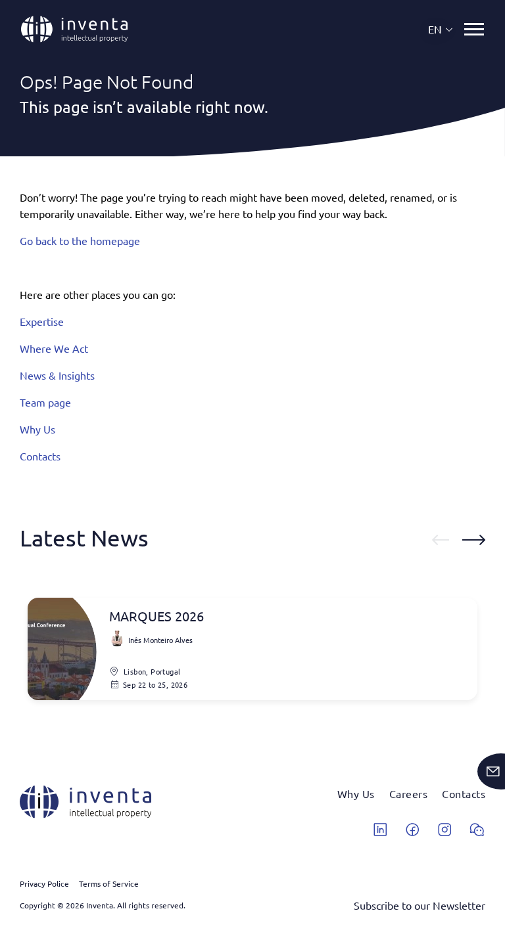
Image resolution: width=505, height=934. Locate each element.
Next (473, 540)
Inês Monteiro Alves (160, 639)
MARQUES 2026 (156, 616)
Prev (440, 540)
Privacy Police (44, 883)
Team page (45, 402)
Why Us (37, 428)
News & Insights (57, 375)
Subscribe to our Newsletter (419, 905)
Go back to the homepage (80, 240)
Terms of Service (109, 883)
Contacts (40, 455)
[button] (441, 29)
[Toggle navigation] (474, 29)
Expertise (42, 321)
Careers (408, 793)
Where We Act (54, 348)
